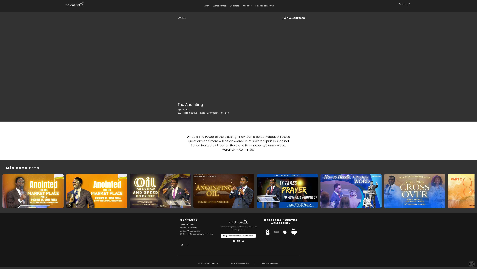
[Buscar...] (402, 3)
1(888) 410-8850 (187, 224)
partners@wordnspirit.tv (190, 231)
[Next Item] (470, 191)
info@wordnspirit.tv (188, 227)
